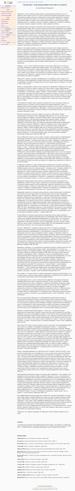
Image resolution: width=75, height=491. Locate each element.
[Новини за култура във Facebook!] (10, 15)
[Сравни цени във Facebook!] (10, 32)
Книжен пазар (3, 30)
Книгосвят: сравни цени (5, 32)
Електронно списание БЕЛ (6, 13)
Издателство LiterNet (5, 7)
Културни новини (4, 15)
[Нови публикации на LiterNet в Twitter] (9, 19)
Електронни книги (4, 21)
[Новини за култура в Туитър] (11, 15)
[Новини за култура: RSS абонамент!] (9, 15)
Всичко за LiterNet (4, 44)
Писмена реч (3, 40)
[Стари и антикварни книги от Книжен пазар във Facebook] (8, 30)
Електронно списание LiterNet (6, 11)
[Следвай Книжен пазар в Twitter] (9, 30)
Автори (2, 25)
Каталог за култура (4, 36)
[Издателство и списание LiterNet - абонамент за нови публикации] (7, 19)
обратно (63, 427)
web (71, 11)
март (6, 19)
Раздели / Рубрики (4, 23)
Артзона (2, 38)
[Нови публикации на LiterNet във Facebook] (8, 19)
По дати (2, 19)
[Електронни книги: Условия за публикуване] (9, 7)
